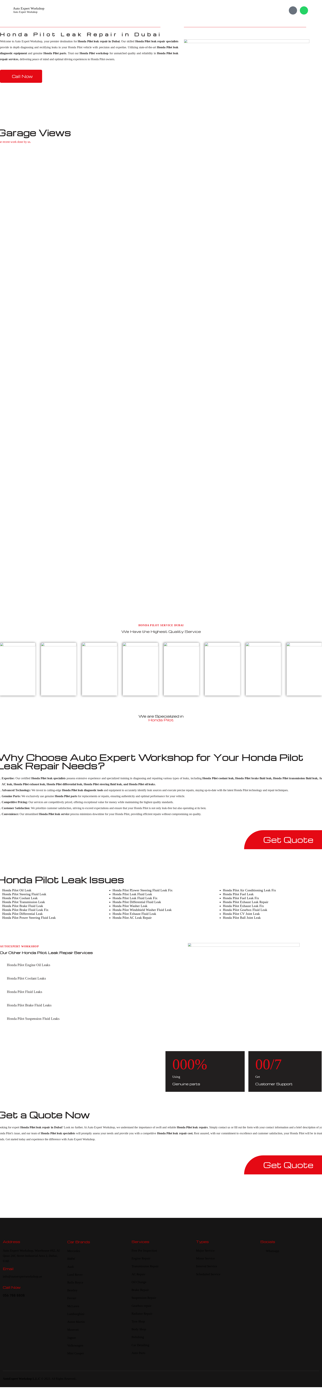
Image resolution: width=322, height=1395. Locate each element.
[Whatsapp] (304, 10)
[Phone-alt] (293, 10)
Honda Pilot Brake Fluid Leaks (29, 1005)
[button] (75, 965)
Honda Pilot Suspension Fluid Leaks (33, 1019)
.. (76, 1378)
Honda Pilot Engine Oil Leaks (28, 965)
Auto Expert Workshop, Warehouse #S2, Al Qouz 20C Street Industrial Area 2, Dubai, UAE (31, 1256)
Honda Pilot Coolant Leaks (26, 978)
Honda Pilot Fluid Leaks (24, 992)
